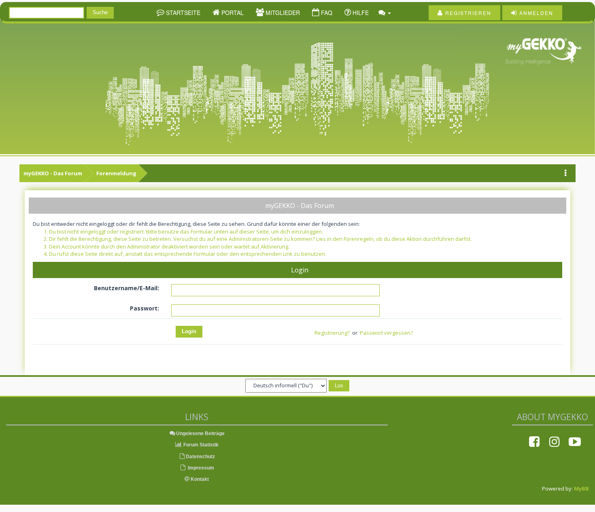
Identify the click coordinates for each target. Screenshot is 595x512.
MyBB (581, 488)
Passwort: (144, 308)
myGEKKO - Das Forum (52, 173)
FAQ (325, 12)
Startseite (182, 12)
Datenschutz (200, 456)
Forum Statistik (200, 445)
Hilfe (360, 12)
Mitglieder (282, 12)
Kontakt (199, 479)
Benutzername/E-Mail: (126, 288)
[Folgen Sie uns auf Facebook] (534, 441)
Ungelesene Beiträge (200, 433)
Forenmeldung (116, 173)
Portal (232, 12)
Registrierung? (332, 332)
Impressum (200, 468)
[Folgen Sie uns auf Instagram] (554, 441)
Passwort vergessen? (386, 332)
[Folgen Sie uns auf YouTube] (575, 441)
